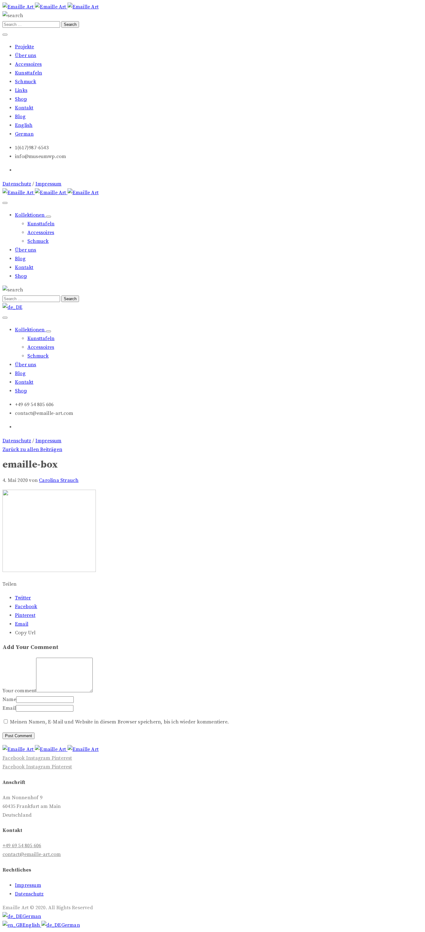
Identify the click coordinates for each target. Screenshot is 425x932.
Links (21, 90)
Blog (20, 116)
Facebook (26, 606)
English (31, 925)
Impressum (48, 184)
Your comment (19, 691)
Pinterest (25, 615)
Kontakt (24, 108)
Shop (21, 99)
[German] (12, 307)
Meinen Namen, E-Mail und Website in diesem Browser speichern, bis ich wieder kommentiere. (119, 722)
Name (9, 699)
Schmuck (25, 82)
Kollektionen (30, 215)
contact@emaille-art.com (31, 854)
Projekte (24, 47)
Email (21, 624)
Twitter (23, 598)
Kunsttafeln (28, 73)
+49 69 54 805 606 (21, 846)
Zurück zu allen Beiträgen (32, 449)
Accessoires (28, 64)
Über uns (25, 55)
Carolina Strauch (58, 480)
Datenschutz (16, 184)
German (31, 916)
